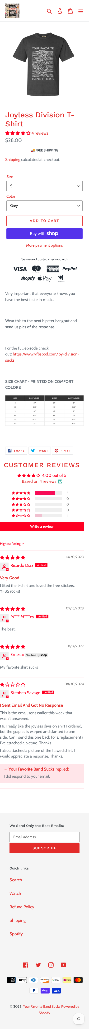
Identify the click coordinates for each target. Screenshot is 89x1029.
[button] (18, 133)
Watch (15, 893)
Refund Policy (21, 906)
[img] (12, 557)
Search (15, 880)
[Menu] (80, 10)
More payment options (44, 245)
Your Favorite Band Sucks (41, 1006)
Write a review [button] (42, 526)
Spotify (16, 933)
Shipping (12, 159)
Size (9, 176)
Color (10, 196)
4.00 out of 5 (54, 475)
